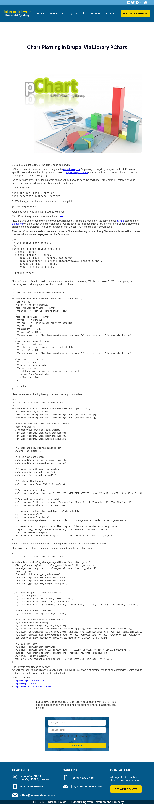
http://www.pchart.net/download (31, 680)
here (61, 216)
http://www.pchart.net (77, 172)
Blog (69, 13)
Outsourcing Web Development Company (97, 802)
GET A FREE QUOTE (125, 789)
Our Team (109, 13)
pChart (120, 220)
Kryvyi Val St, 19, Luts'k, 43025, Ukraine (34, 778)
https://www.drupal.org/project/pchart (34, 686)
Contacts (95, 13)
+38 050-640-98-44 (32, 786)
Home (40, 13)
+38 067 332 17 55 (82, 777)
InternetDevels (57, 802)
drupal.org (17, 224)
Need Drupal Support (135, 13)
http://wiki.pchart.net (25, 683)
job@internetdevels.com (86, 786)
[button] (55, 13)
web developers (71, 169)
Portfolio (81, 13)
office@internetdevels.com (37, 795)
